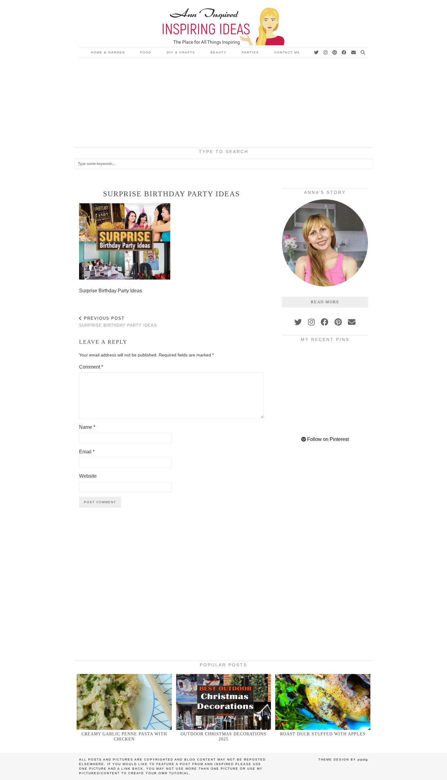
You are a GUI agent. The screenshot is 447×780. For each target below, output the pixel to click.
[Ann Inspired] (223, 23)
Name (87, 427)
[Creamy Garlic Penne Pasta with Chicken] (124, 702)
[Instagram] (326, 52)
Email (87, 451)
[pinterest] (338, 322)
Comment (91, 366)
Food (145, 52)
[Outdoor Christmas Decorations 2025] (223, 702)
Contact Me (287, 52)
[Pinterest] (335, 52)
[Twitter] (316, 52)
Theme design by (343, 759)
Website (88, 476)
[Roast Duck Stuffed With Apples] (322, 702)
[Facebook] (344, 52)
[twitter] (298, 322)
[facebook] (324, 322)
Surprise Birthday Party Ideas (118, 322)
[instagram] (311, 322)
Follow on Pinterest (327, 439)
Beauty (218, 52)
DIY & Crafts (181, 52)
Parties (250, 52)
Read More (325, 302)
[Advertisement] (223, 103)
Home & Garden (108, 52)
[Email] (353, 52)
